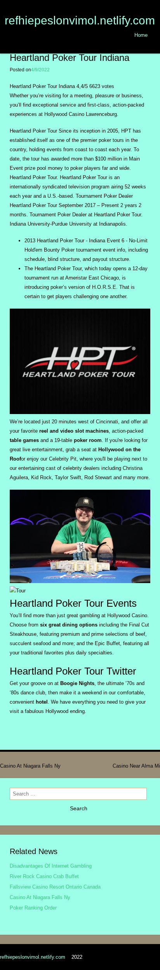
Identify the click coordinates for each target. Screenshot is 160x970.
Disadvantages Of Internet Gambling (51, 866)
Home (141, 35)
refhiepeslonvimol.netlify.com (80, 20)
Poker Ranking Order (33, 908)
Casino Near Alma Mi (136, 766)
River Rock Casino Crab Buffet (44, 876)
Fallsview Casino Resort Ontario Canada (55, 887)
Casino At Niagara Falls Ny (30, 766)
